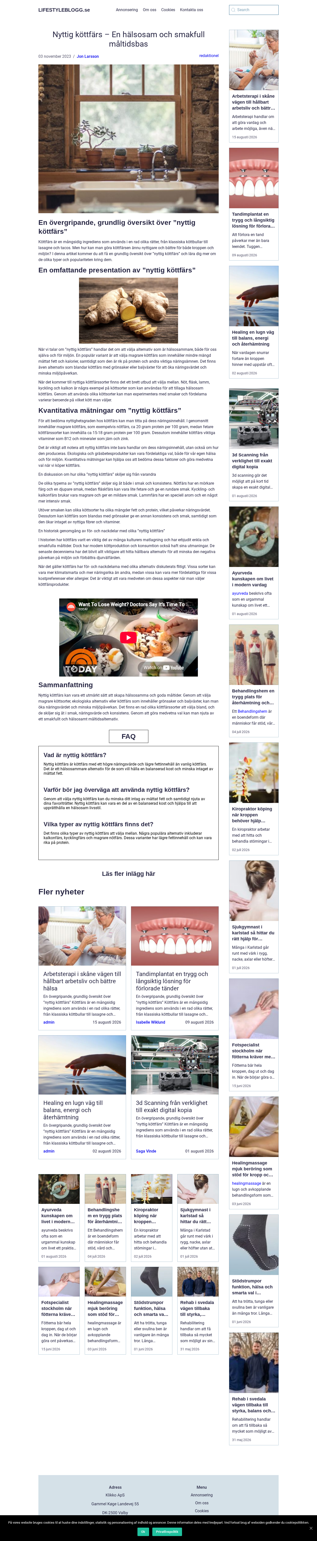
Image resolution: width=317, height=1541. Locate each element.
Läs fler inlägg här (128, 873)
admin (48, 1022)
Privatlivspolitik (167, 1532)
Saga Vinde (146, 1151)
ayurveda (240, 593)
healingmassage (246, 1183)
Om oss (149, 9)
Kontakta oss (191, 9)
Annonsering (127, 9)
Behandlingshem (252, 711)
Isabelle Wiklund (150, 1022)
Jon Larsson (88, 56)
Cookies (168, 9)
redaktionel (209, 55)
